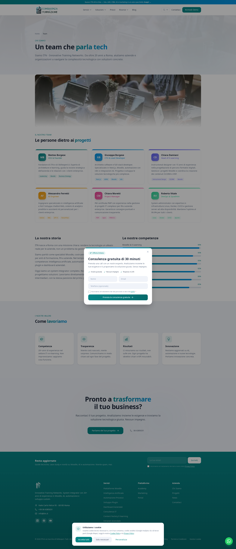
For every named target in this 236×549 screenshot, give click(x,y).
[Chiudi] (148, 249)
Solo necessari (102, 539)
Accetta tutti (83, 539)
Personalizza (121, 539)
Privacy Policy (129, 533)
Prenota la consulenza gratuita (116, 296)
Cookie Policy (115, 533)
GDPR (133, 290)
